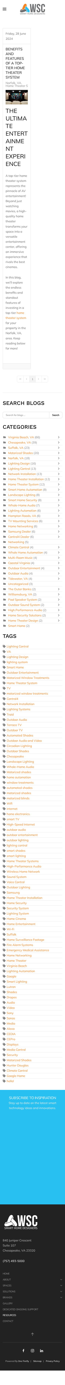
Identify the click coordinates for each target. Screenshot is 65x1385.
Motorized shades (19, 772)
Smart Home (16, 626)
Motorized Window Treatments (28, 678)
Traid (10, 714)
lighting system (17, 662)
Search (55, 415)
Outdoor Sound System (24, 605)
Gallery (8, 1303)
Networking (16, 542)
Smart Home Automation (25, 489)
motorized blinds (18, 798)
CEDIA (11, 1034)
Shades (12, 992)
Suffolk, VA (15, 448)
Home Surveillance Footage (25, 939)
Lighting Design (19, 463)
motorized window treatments (27, 693)
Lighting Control (19, 468)
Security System (18, 908)
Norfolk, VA (13, 82)
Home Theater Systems (23, 861)
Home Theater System (21, 85)
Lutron (11, 987)
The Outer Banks (19, 589)
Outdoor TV (15, 730)
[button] (4, 9)
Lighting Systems (18, 709)
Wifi (9, 803)
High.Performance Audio (25, 610)
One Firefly (23, 1361)
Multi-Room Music (20, 557)
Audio (11, 1002)
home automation (19, 777)
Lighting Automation (22, 510)
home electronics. (18, 814)
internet (12, 809)
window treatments (20, 782)
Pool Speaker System (22, 599)
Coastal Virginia (19, 563)
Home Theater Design (23, 620)
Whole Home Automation (25, 552)
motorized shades (19, 793)
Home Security (17, 903)
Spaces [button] (7, 1285)
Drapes (12, 997)
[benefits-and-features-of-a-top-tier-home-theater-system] (17, 97)
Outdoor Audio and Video (24, 740)
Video (11, 1008)
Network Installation (22, 474)
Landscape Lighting (22, 495)
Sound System (16, 877)
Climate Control (18, 547)
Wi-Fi (10, 929)
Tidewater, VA (18, 578)
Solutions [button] (9, 1291)
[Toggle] (59, 437)
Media (11, 1023)
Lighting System (18, 913)
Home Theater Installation (26, 479)
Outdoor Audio (18, 573)
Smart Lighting (17, 981)
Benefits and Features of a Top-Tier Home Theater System (15, 63)
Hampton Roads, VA (22, 516)
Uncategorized (18, 584)
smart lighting (16, 856)
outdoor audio (16, 829)
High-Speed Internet (21, 824)
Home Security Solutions (25, 615)
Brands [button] (7, 1297)
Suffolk (11, 934)
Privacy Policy (53, 1361)
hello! (10, 1081)
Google (11, 976)
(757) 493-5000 (14, 1261)
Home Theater (16, 960)
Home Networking (20, 526)
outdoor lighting (18, 840)
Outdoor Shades (18, 751)
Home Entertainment (21, 924)
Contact (8, 1321)
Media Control (16, 1049)
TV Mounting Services (23, 521)
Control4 (12, 699)
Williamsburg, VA (20, 594)
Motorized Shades (20, 453)
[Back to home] (32, 9)
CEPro (11, 1039)
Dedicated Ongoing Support (20, 1309)
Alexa (11, 1028)
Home (6, 1273)
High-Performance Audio (24, 866)
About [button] (7, 1279)
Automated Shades (20, 735)
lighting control (17, 845)
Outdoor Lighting (18, 887)
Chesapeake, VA (19, 442)
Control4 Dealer (18, 537)
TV (9, 688)
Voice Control (16, 882)
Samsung (13, 892)
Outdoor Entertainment (24, 568)
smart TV (13, 819)
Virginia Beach (17, 966)
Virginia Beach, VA (21, 437)
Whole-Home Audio (22, 505)
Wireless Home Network (23, 871)
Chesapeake (15, 756)
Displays (12, 1044)
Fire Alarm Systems (20, 945)
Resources (9, 1315)
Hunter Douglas (18, 1065)
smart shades (16, 850)
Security (12, 1055)
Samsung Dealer (19, 531)
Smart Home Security (22, 500)
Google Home (16, 1076)
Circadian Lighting (19, 746)
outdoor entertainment (22, 835)
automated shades (19, 788)
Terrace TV (14, 725)
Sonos (11, 1018)
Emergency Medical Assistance (28, 950)
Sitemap (37, 1361)
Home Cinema (16, 919)
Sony (10, 1013)
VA (9, 651)
